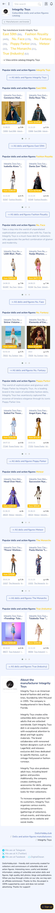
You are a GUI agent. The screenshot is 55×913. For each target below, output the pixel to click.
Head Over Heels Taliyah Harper (13, 480)
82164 (30, 287)
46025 (5, 515)
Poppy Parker (20, 44)
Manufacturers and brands (17, 21)
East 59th (10, 34)
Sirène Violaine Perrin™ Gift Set (13, 321)
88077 (5, 652)
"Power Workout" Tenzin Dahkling (13, 548)
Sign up (48, 906)
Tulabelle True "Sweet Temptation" (38, 617)
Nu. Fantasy (42, 39)
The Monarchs (20, 48)
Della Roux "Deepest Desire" (38, 96)
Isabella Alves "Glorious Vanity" (13, 165)
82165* (6, 287)
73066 (30, 131)
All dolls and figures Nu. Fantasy (29, 370)
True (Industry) (13, 53)
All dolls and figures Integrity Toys (29, 77)
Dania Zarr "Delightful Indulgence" (38, 165)
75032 (5, 355)
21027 (5, 583)
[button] (22, 138)
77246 (5, 446)
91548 (30, 199)
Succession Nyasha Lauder (38, 480)
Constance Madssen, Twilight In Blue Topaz (13, 96)
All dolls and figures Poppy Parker (28, 461)
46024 (30, 515)
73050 (5, 131)
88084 (30, 652)
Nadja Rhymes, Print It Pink (38, 252)
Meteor (44, 44)
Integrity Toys (22, 131)
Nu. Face (18, 39)
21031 (30, 583)
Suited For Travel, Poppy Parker (13, 411)
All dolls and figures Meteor (28, 529)
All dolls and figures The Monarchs (29, 598)
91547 (5, 199)
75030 (30, 355)
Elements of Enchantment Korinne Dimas (38, 321)
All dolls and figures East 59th (28, 145)
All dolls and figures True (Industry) (28, 666)
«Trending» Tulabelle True (13, 617)
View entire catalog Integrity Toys (22, 60)
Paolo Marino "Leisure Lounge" (38, 548)
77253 (30, 446)
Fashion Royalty (36, 34)
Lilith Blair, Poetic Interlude (13, 252)
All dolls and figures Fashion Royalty (29, 214)
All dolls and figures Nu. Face (28, 301)
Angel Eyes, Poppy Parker (38, 411)
